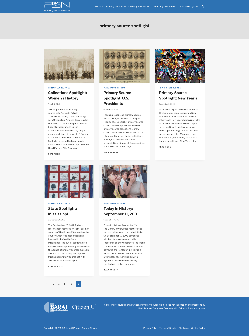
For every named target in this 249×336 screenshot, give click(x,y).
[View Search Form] (202, 6)
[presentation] (69, 66)
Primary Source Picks (59, 88)
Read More (55, 154)
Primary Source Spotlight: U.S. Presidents (117, 98)
